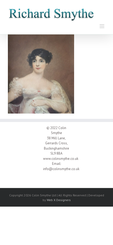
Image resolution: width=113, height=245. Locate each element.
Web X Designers (59, 200)
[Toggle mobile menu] (102, 26)
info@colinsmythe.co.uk (61, 169)
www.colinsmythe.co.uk (60, 158)
